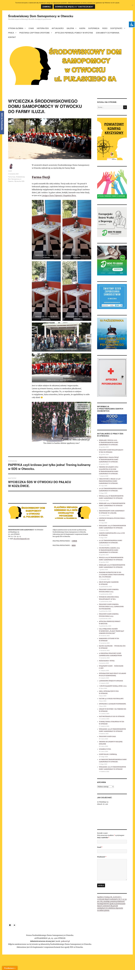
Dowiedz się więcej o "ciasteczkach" (74, 6)
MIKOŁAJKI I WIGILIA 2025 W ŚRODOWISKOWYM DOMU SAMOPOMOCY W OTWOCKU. (108, 442)
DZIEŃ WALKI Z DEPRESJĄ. (108, 754)
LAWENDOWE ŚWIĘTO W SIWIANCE (111, 681)
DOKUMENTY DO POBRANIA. (108, 32)
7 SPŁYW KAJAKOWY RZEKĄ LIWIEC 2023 (112, 686)
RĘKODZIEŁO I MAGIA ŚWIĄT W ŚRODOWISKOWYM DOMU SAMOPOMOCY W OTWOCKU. (109, 459)
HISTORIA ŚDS (43, 28)
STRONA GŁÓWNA (15, 28)
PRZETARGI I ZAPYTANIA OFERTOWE (34, 32)
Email (99, 847)
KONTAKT (12, 37)
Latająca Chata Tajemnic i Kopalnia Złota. (59, 195)
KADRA (82, 28)
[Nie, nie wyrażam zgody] (132, 5)
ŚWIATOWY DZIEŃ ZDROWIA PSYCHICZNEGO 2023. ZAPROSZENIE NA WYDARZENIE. (111, 606)
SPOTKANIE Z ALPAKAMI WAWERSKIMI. (112, 704)
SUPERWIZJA (93, 28)
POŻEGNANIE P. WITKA (107, 661)
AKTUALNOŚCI (58, 28)
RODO (104, 28)
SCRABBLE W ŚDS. (105, 749)
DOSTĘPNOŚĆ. (116, 28)
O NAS (31, 28)
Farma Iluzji (41, 177)
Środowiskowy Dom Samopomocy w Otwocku (40, 16)
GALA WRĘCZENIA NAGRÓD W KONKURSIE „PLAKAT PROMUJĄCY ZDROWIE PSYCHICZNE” (111, 631)
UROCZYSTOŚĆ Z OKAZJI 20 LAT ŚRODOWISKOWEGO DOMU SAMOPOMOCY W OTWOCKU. (109, 481)
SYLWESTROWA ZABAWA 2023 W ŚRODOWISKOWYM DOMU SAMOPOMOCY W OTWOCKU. (109, 550)
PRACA (11, 32)
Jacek (10, 171)
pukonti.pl (65, 941)
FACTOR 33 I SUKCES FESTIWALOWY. (111, 699)
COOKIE (74, 541)
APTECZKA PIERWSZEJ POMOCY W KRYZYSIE (74, 32)
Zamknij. (47, 6)
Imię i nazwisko (103, 837)
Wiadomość (101, 857)
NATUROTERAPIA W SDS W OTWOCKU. (112, 716)
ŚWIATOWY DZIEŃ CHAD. (107, 736)
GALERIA (70, 28)
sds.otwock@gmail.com (21, 539)
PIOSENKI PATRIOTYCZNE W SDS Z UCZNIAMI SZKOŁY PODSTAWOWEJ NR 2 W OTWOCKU (111, 575)
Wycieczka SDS (19, 181)
